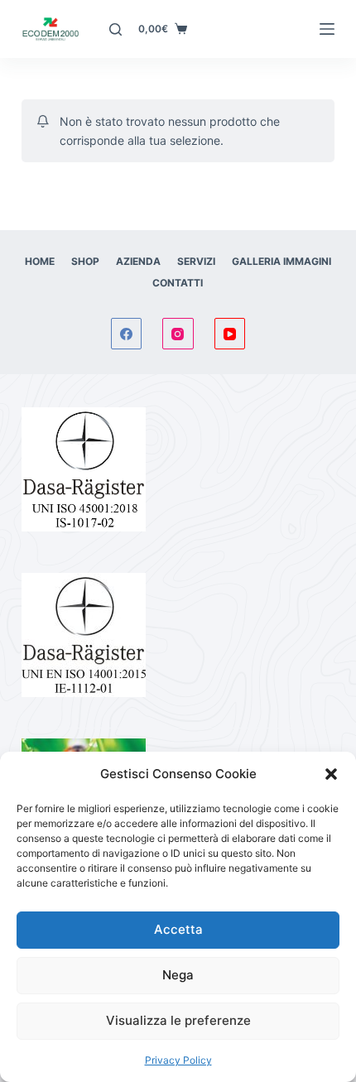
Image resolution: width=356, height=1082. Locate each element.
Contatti (177, 283)
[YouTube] (230, 333)
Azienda (138, 261)
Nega (178, 975)
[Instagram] (178, 333)
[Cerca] (115, 29)
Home (40, 261)
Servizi (196, 261)
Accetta (178, 929)
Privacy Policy (178, 1060)
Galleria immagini (281, 261)
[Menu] (327, 29)
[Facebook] (126, 333)
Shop (85, 261)
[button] (331, 774)
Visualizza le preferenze (178, 1020)
